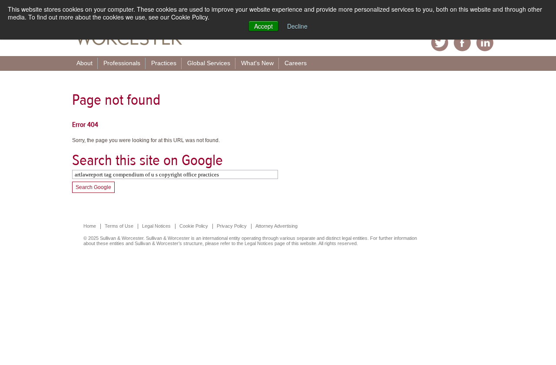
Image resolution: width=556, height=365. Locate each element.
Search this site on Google (147, 160)
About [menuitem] (84, 63)
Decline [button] (297, 26)
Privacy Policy (232, 226)
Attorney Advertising (276, 226)
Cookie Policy (193, 226)
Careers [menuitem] (296, 63)
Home (89, 226)
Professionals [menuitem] (121, 63)
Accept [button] (263, 26)
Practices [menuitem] (163, 63)
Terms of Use (119, 226)
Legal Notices (156, 226)
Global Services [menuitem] (208, 63)
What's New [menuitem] (257, 63)
